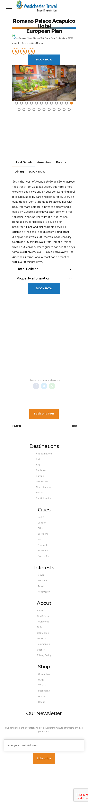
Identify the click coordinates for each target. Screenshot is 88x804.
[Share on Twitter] (44, 386)
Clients (40, 649)
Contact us (43, 632)
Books (41, 702)
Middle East (42, 481)
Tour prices (43, 621)
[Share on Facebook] (36, 386)
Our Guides (43, 616)
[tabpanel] (44, 83)
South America (43, 498)
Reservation (44, 591)
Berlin (41, 517)
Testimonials (43, 644)
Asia (38, 464)
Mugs (41, 679)
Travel (41, 586)
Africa (39, 459)
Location (41, 638)
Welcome (42, 580)
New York (42, 545)
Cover (41, 574)
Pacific (39, 492)
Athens (41, 528)
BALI (40, 539)
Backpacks (44, 690)
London (42, 522)
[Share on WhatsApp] (52, 386)
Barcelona (43, 533)
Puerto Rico (44, 556)
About (40, 610)
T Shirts (42, 685)
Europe (40, 476)
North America (43, 487)
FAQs (39, 627)
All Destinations (44, 453)
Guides (42, 696)
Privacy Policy (44, 655)
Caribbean (41, 470)
